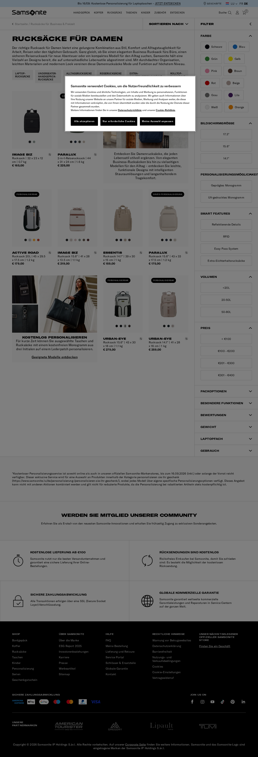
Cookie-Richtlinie (165, 110)
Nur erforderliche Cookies (119, 121)
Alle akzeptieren (84, 121)
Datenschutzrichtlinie (130, 110)
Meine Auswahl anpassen (157, 121)
